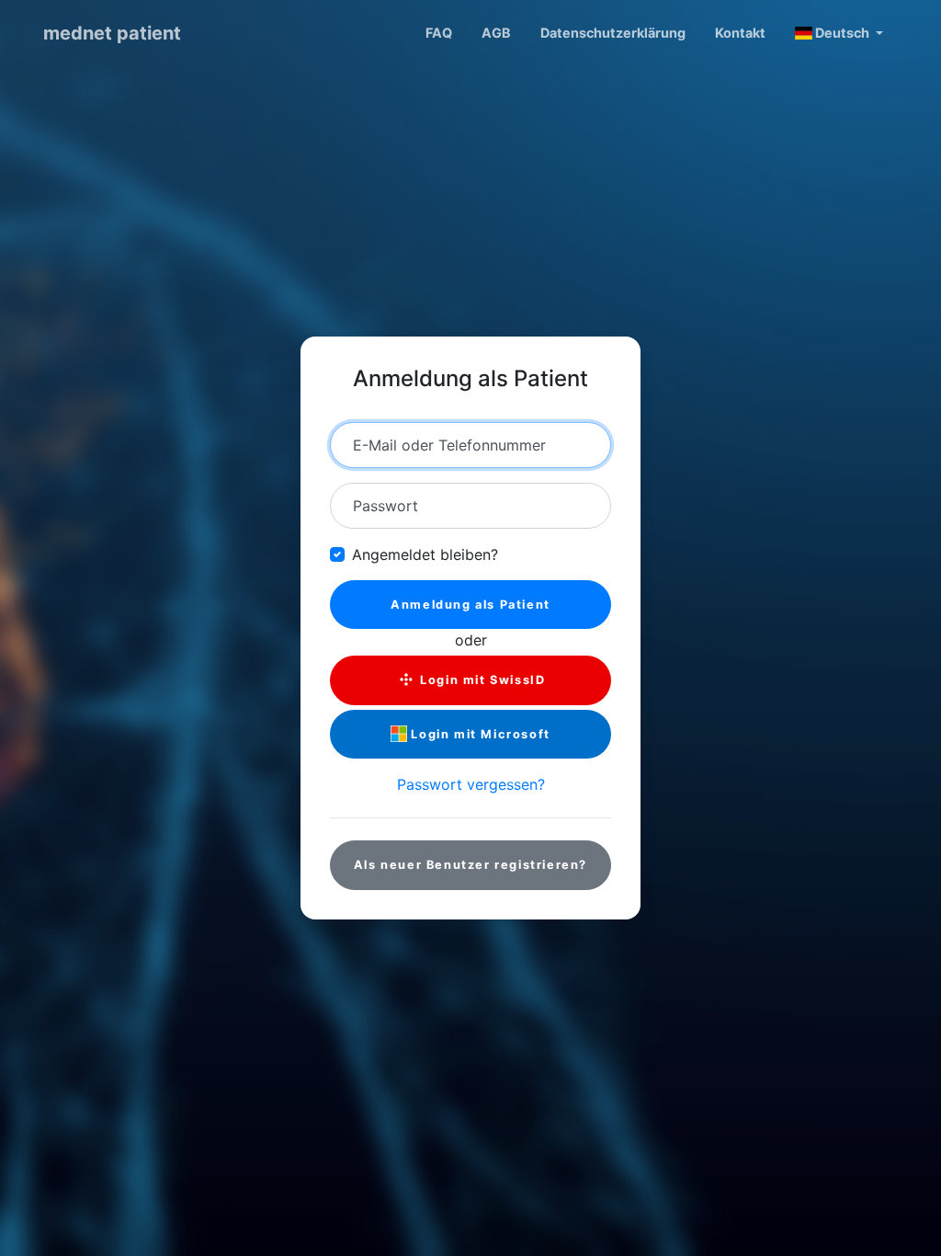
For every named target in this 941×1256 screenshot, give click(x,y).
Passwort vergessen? (471, 784)
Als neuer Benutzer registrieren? (470, 865)
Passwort (385, 506)
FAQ (438, 32)
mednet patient (112, 33)
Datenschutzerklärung (613, 32)
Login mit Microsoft (478, 734)
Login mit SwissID (481, 680)
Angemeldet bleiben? (425, 554)
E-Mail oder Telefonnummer (449, 445)
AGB (496, 32)
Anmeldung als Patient (470, 604)
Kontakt (740, 32)
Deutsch (842, 32)
